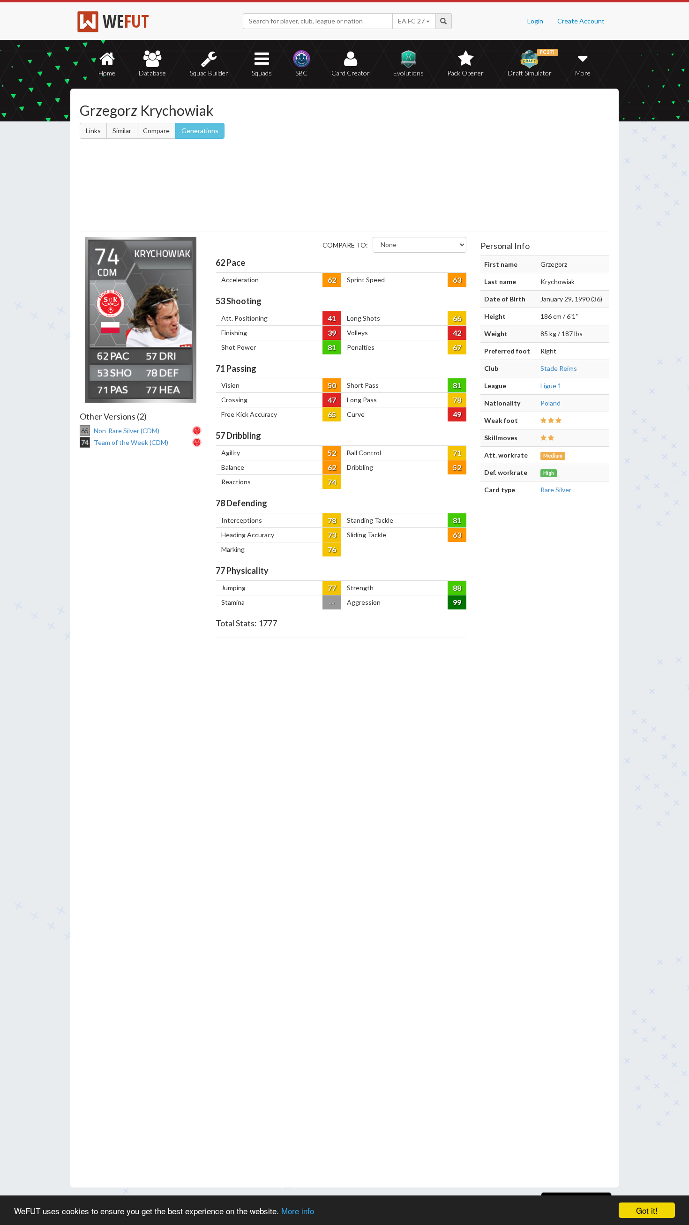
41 (332, 318)
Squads (262, 73)
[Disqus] (344, 922)
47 (332, 399)
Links (93, 131)
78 (457, 399)
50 (332, 385)
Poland (550, 403)
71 (457, 452)
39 (332, 332)
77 (332, 587)
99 (457, 602)
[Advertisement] (435, 161)
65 (332, 414)
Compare (156, 131)
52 (332, 452)
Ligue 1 (551, 386)
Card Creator (350, 73)
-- (332, 602)
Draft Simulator (531, 63)
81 (332, 347)
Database (152, 73)
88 (457, 587)
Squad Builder (209, 73)
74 (332, 481)
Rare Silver (555, 490)
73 (332, 534)
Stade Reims (558, 368)
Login (535, 21)
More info (297, 1211)
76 (332, 549)
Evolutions (408, 73)
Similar (121, 131)
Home (106, 73)
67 (457, 347)
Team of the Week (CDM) (131, 442)
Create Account (581, 21)
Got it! (647, 1210)
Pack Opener (465, 73)
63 (457, 279)
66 (457, 318)
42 (457, 332)
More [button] (583, 73)
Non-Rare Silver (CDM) (126, 431)
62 (332, 279)
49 (457, 414)
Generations (199, 131)
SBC (301, 73)
